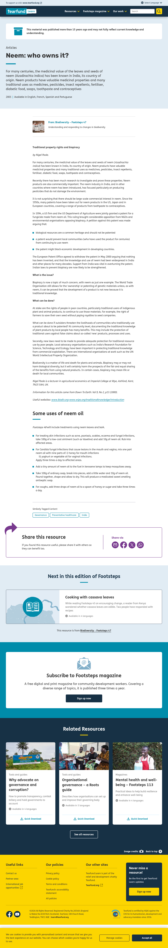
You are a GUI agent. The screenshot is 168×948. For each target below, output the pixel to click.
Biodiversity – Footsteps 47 (95, 630)
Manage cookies (114, 938)
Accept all (147, 938)
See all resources (84, 834)
